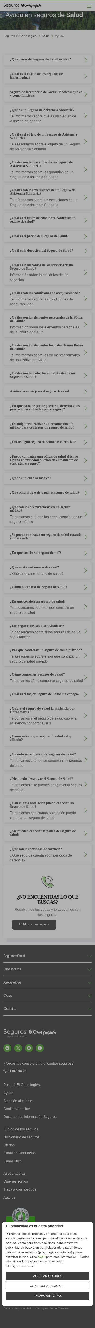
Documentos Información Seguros (30, 1117)
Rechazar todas (47, 1295)
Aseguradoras (14, 1173)
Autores (9, 1197)
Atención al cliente (17, 1101)
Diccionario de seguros (21, 1137)
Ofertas (9, 1145)
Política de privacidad (17, 1308)
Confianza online (16, 1109)
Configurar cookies (47, 1286)
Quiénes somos (15, 1181)
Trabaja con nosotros (19, 1189)
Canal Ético (12, 1161)
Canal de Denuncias (19, 1153)
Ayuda (8, 1093)
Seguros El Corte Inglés (19, 36)
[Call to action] (7, 1048)
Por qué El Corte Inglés (21, 1085)
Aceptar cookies (47, 1276)
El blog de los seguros (20, 1129)
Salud (46, 36)
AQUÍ (41, 1256)
